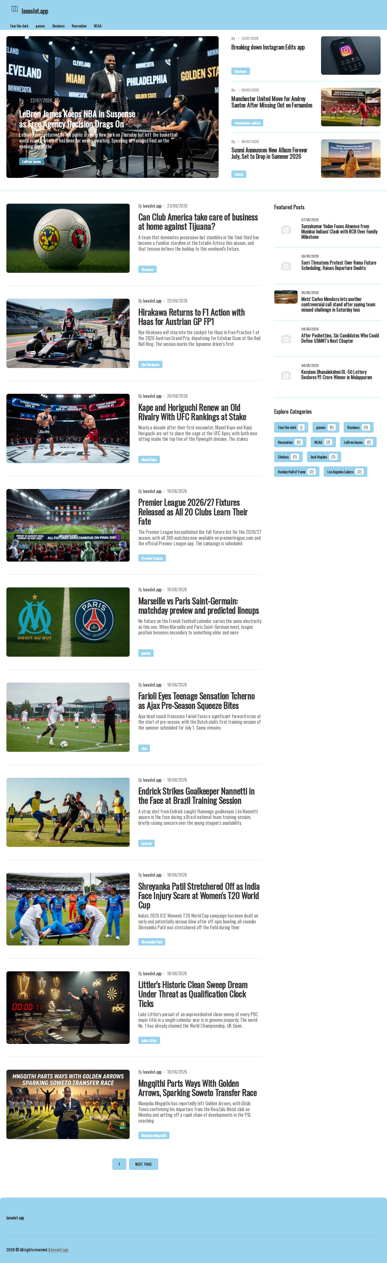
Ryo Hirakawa (150, 364)
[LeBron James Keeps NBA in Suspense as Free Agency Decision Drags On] (112, 107)
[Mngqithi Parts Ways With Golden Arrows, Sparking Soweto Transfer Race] (68, 1104)
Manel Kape (149, 459)
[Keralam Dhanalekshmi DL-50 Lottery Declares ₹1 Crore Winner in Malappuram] (286, 375)
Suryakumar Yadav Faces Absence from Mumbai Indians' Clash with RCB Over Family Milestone (339, 232)
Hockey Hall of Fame (296, 471)
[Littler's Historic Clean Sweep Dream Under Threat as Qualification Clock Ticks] (68, 1007)
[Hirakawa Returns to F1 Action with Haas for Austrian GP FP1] (68, 333)
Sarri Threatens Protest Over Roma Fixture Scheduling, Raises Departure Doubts (338, 265)
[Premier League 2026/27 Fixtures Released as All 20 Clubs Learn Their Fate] (68, 525)
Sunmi (239, 174)
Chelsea (287, 456)
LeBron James (31, 161)
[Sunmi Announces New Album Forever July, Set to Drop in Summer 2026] (351, 158)
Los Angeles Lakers (344, 471)
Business (58, 25)
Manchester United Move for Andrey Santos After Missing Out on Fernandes (272, 101)
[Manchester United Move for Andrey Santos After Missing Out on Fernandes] (351, 107)
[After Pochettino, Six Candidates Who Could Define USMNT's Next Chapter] (286, 338)
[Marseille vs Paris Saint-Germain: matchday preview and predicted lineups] (68, 622)
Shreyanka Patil (152, 941)
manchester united (247, 123)
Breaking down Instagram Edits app (268, 47)
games (40, 25)
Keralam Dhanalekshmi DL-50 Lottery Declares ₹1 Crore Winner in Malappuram (336, 374)
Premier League (152, 558)
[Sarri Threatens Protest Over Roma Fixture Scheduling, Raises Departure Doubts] (286, 265)
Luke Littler (149, 1040)
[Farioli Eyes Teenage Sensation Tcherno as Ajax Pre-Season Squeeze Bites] (68, 717)
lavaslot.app (59, 1249)
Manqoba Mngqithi (154, 1135)
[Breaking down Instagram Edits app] (351, 55)
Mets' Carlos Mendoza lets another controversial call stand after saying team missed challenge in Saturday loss (338, 304)
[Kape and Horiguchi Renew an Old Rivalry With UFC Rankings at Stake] (68, 428)
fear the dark (19, 25)
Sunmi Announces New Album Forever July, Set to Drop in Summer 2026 (269, 153)
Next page (143, 1164)
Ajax (144, 748)
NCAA (97, 25)
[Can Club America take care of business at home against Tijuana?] (68, 238)
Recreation (79, 25)
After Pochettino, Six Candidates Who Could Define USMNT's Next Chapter (340, 338)
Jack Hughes (323, 456)
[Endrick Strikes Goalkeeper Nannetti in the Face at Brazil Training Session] (68, 812)
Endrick (147, 843)
